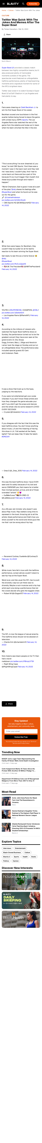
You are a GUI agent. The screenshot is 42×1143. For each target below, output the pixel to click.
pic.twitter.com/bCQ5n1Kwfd (14, 200)
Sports (16, 857)
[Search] (23, 4)
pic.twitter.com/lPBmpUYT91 (22, 661)
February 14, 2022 (9, 269)
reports (25, 120)
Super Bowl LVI (8, 67)
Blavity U (6, 857)
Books (33, 857)
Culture (11, 10)
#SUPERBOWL (16, 310)
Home (4, 10)
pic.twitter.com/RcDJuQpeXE (14, 264)
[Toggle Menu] (3, 3)
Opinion (16, 861)
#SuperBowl (7, 192)
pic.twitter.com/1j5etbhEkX (13, 313)
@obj (14, 189)
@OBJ (35, 310)
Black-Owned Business (12, 852)
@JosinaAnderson (12, 197)
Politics (6, 861)
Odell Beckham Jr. (28, 107)
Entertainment (20, 848)
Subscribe (33, 4)
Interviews (7, 848)
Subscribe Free (21, 737)
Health (25, 857)
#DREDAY (6, 436)
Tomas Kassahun (10, 29)
